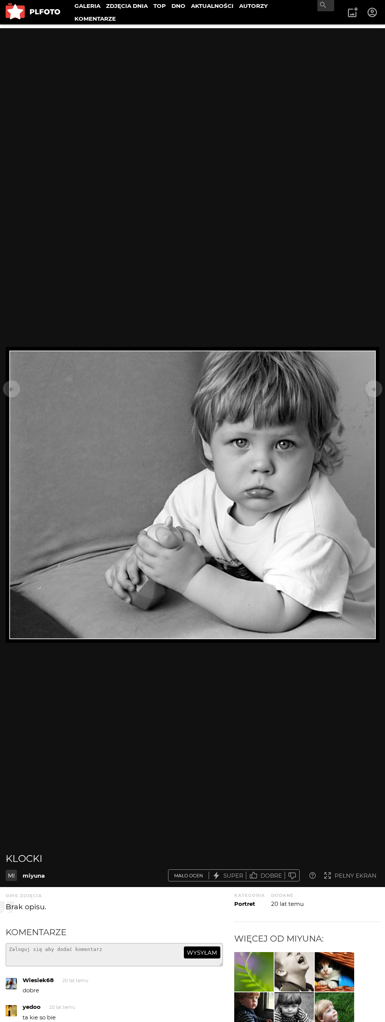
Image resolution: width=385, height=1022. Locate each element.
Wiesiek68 (38, 980)
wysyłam (202, 952)
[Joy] (294, 972)
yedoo (32, 1006)
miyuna (34, 875)
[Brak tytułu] (254, 972)
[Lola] (334, 972)
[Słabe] (292, 875)
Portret (244, 903)
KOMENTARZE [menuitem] (95, 18)
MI (11, 875)
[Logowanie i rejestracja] (372, 12)
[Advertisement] (192, 80)
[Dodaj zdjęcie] (353, 12)
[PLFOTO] (33, 12)
